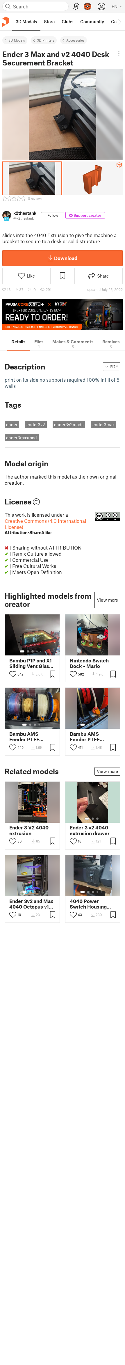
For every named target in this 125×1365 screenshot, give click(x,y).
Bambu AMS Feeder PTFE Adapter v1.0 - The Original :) (30, 736)
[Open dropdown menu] (119, 53)
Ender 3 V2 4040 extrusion (29, 830)
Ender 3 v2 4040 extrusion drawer (90, 830)
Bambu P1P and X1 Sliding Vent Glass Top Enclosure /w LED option (30, 663)
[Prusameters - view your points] (87, 6)
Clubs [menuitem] (67, 21)
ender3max (103, 424)
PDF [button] (114, 366)
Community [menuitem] (92, 21)
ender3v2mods (68, 424)
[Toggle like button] (12, 674)
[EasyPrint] (76, 6)
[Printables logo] (5, 22)
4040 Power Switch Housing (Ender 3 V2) (88, 903)
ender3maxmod (21, 437)
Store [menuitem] (49, 21)
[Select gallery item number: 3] (32, 651)
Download (65, 258)
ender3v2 (35, 424)
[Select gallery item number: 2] (28, 651)
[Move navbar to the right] (119, 21)
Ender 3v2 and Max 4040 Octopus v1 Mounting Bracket (31, 903)
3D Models (16, 40)
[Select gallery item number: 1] (22, 651)
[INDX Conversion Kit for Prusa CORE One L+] (62, 314)
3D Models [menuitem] (26, 21)
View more (107, 599)
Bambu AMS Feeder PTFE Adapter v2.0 (85, 736)
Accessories (75, 40)
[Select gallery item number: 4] (37, 651)
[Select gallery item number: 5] (41, 651)
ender (11, 424)
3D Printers (45, 40)
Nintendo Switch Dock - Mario (89, 663)
